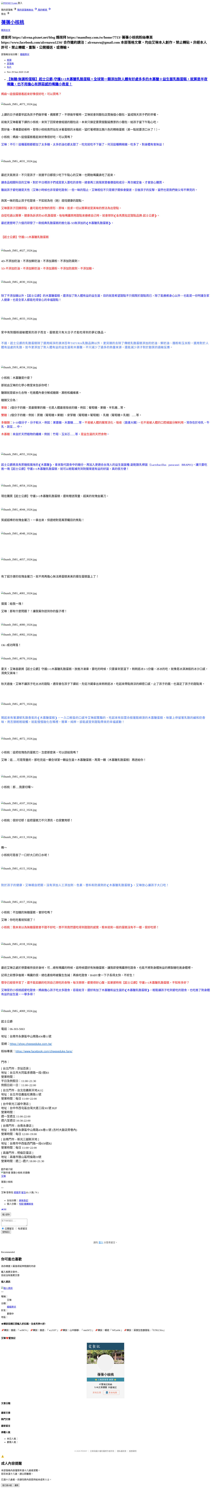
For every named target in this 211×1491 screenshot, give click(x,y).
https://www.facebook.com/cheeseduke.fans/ (44, 1051)
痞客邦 (17, 1192)
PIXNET (84, 1451)
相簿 (9, 60)
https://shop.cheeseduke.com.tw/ (31, 1044)
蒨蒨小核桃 (12, 22)
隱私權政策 (121, 1451)
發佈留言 (6, 1232)
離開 (16, 1485)
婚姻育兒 (24, 54)
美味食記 (23, 1200)
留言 (23, 1192)
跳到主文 (5, 30)
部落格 (10, 63)
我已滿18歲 (7, 1485)
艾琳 (3, 1176)
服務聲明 (133, 1451)
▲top (3, 1209)
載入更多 (6, 1214)
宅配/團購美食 (26, 1204)
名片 (9, 67)
